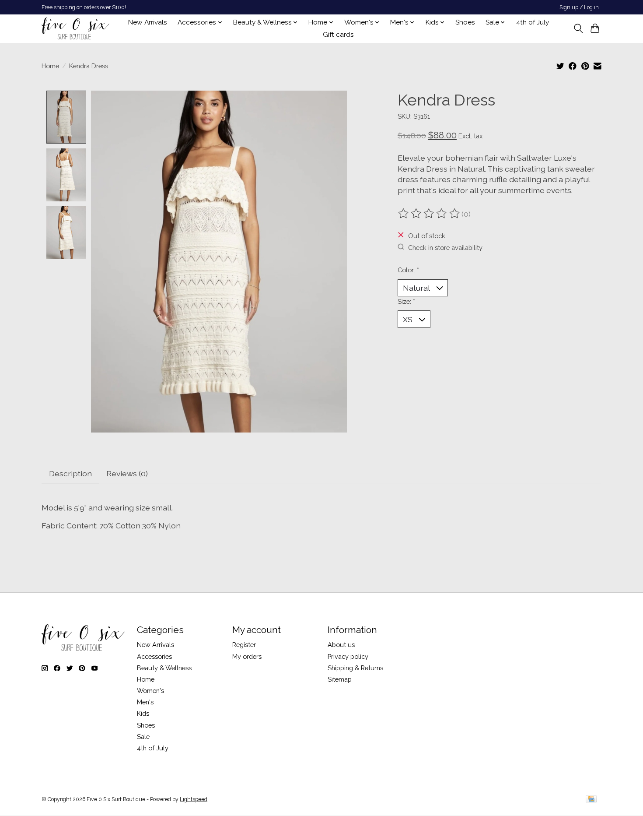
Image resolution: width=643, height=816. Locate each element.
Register (244, 644)
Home (50, 66)
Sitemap (340, 679)
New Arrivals (147, 22)
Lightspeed (193, 799)
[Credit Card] (591, 799)
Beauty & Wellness (164, 668)
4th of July (532, 22)
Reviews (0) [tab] (127, 473)
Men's (145, 702)
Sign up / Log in (579, 7)
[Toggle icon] (578, 28)
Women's (150, 690)
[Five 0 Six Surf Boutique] (75, 28)
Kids (143, 713)
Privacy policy (348, 656)
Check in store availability (445, 247)
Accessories (154, 656)
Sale (143, 736)
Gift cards (338, 35)
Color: (408, 270)
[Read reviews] (429, 213)
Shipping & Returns (355, 668)
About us (341, 644)
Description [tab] (70, 473)
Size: (406, 301)
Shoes (465, 22)
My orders (247, 656)
